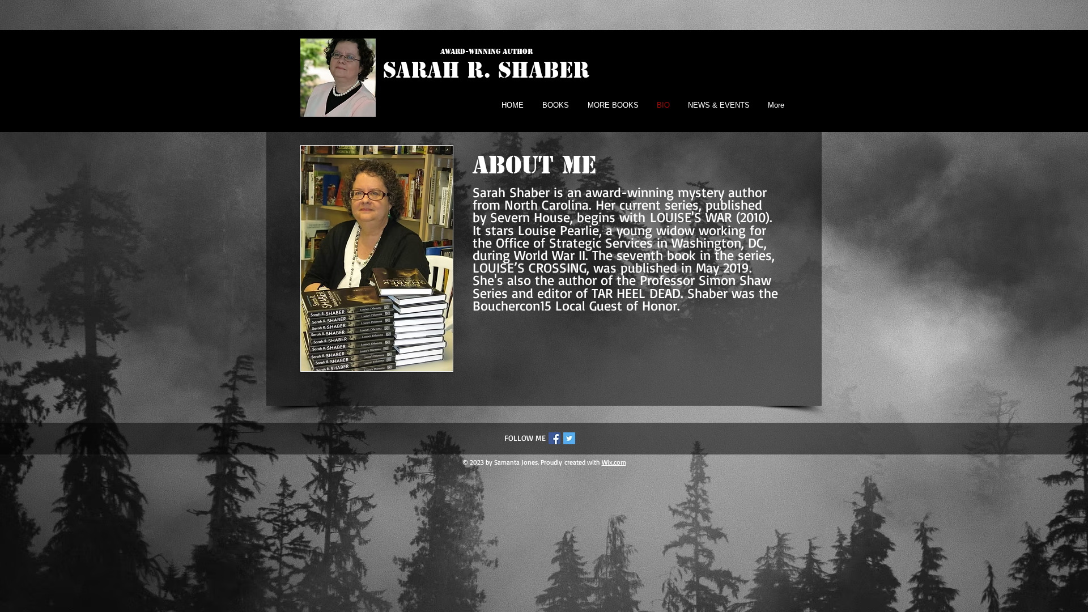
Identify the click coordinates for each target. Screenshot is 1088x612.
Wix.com (614, 462)
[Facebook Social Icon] (554, 438)
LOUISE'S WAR (693, 217)
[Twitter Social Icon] (569, 438)
